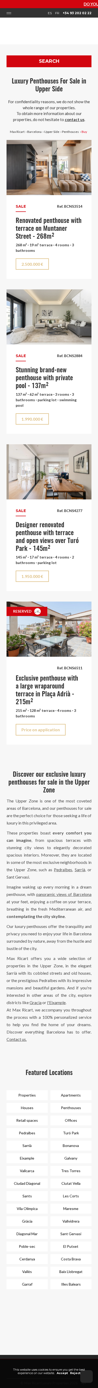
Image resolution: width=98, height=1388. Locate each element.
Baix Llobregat (71, 1271)
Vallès (27, 1271)
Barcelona (34, 132)
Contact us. (17, 1039)
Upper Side (51, 132)
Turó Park (71, 1133)
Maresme (70, 1208)
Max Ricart (17, 132)
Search (49, 61)
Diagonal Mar (27, 1234)
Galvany (70, 1158)
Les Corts (71, 1196)
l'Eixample (56, 1002)
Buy (84, 132)
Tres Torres (70, 1170)
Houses (27, 1107)
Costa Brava (71, 1259)
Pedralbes (63, 869)
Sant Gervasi (70, 1234)
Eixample (27, 1158)
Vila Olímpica (27, 1208)
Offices (71, 1120)
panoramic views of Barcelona (63, 894)
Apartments (71, 1095)
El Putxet (70, 1246)
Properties (27, 1095)
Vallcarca (27, 1170)
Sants (27, 1196)
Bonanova (71, 1145)
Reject (75, 1373)
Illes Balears (71, 1284)
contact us (74, 119)
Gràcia (27, 1221)
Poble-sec (27, 1246)
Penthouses (70, 132)
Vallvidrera (70, 1221)
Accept (62, 1373)
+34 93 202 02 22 (77, 13)
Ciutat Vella (70, 1183)
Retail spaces (27, 1120)
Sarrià (80, 869)
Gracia (36, 1002)
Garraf (27, 1284)
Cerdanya (27, 1259)
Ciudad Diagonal (27, 1183)
